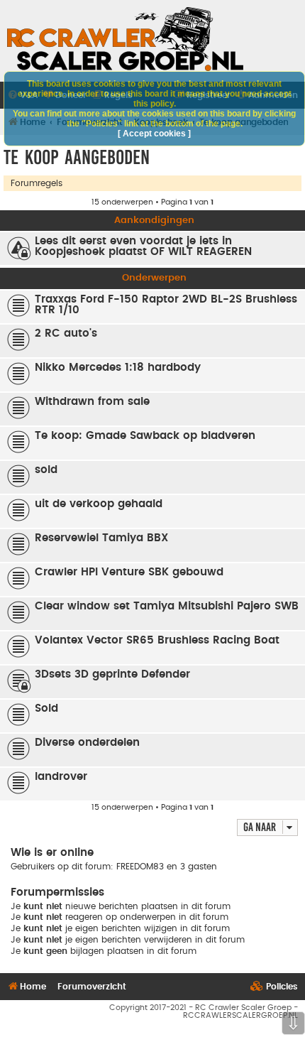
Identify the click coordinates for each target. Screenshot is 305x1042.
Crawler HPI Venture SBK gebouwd (129, 572)
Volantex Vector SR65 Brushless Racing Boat (157, 640)
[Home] (125, 39)
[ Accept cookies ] (154, 134)
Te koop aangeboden (77, 157)
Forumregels (36, 183)
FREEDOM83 (140, 866)
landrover (61, 776)
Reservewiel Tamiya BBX (101, 538)
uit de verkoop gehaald (98, 504)
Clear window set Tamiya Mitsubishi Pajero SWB (167, 606)
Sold (46, 708)
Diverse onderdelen (87, 742)
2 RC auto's (66, 333)
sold (46, 470)
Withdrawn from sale (92, 401)
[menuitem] (274, 987)
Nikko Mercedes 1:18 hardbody (118, 367)
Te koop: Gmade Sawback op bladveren (145, 435)
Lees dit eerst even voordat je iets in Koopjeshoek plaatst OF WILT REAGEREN (143, 246)
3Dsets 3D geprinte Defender (112, 674)
